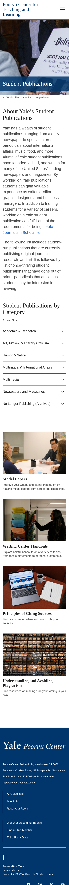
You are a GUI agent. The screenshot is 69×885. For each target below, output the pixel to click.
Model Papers (15, 479)
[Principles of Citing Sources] (34, 587)
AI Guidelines (15, 793)
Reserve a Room (17, 808)
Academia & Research (19, 331)
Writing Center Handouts (25, 546)
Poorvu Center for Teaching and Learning (20, 9)
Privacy (11, 870)
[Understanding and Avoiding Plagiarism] (34, 654)
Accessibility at (14, 866)
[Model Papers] (34, 453)
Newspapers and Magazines (24, 391)
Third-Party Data (17, 837)
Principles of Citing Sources (27, 613)
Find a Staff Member (19, 830)
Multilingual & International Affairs (27, 367)
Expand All (8, 320)
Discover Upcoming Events (24, 822)
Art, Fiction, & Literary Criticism (26, 343)
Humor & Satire (14, 355)
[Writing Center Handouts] (34, 520)
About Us (12, 801)
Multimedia (11, 379)
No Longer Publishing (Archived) (27, 404)
